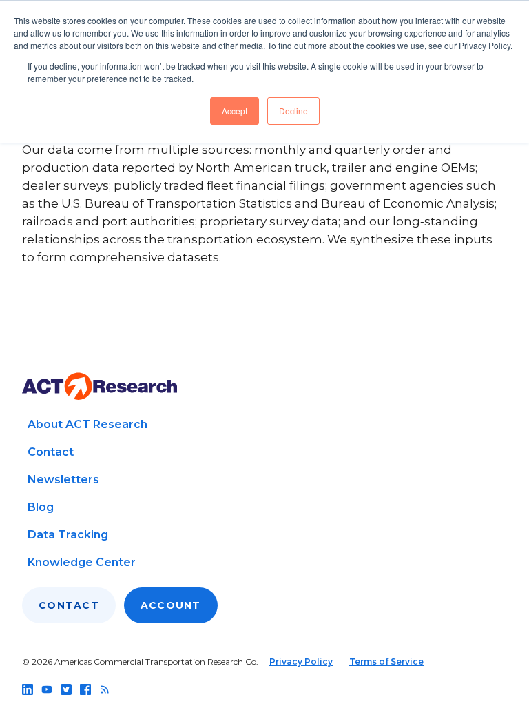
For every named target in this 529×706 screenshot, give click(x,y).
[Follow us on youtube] (46, 689)
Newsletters (63, 479)
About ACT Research (87, 424)
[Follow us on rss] (104, 689)
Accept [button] (234, 111)
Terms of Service (386, 661)
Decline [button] (293, 111)
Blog (41, 507)
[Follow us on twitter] (66, 689)
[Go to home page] (99, 386)
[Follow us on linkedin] (27, 689)
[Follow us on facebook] (85, 689)
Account (171, 605)
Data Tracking (68, 534)
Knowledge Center (82, 562)
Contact (51, 451)
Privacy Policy (301, 661)
